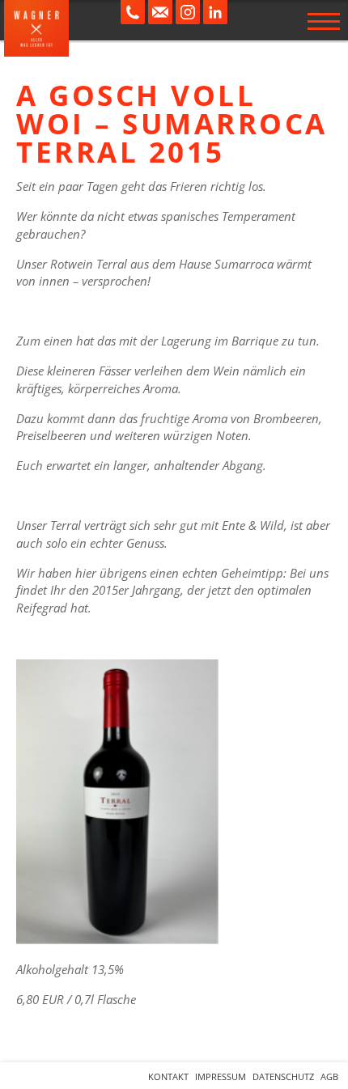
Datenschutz (283, 1076)
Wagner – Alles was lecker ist (36, 28)
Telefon (133, 12)
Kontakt (168, 1076)
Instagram (188, 12)
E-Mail (160, 12)
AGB (329, 1076)
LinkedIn (215, 12)
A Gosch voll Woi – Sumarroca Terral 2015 (172, 123)
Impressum (220, 1076)
